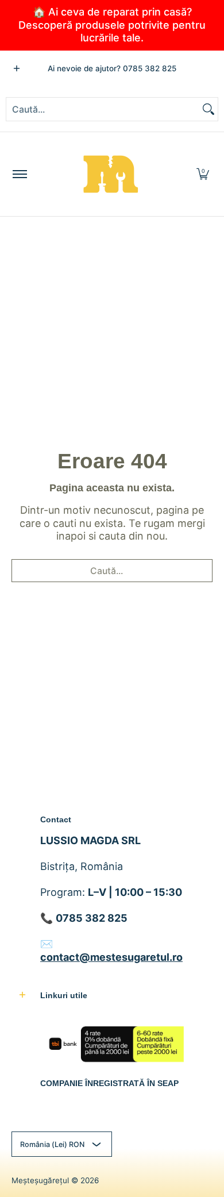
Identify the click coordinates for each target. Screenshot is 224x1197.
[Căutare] (208, 109)
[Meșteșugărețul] (110, 174)
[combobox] (102, 109)
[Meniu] (19, 174)
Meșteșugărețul (40, 1180)
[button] (203, 174)
